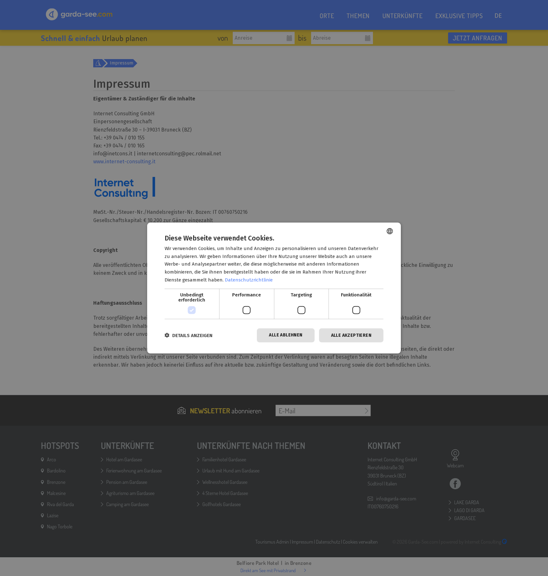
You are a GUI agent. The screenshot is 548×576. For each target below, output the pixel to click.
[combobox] (390, 231)
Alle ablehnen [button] (285, 334)
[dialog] (274, 288)
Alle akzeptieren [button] (351, 335)
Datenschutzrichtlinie (249, 279)
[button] (188, 335)
